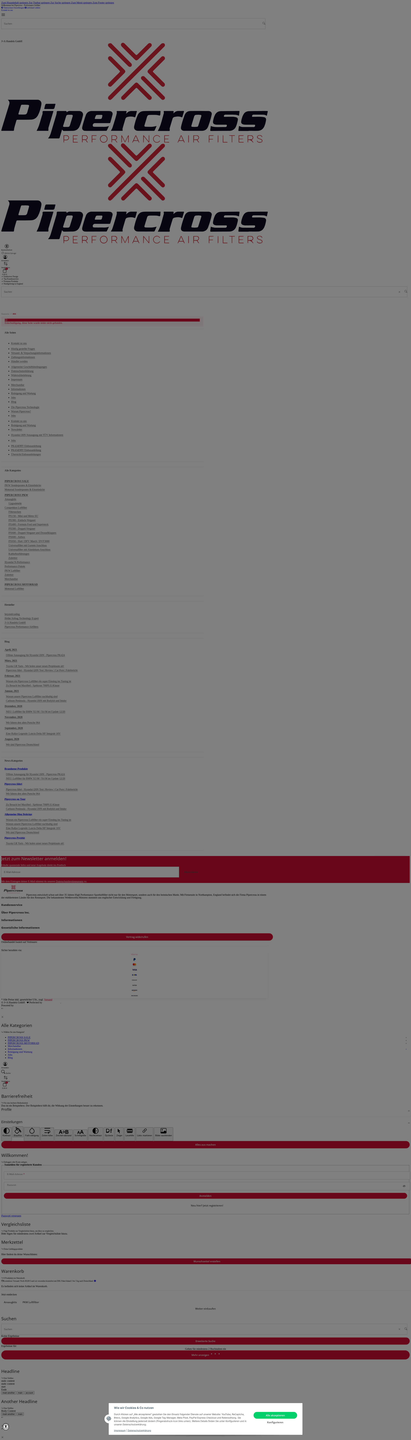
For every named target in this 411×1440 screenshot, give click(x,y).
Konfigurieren (275, 1422)
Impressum (120, 1430)
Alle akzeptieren (275, 1415)
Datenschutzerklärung (139, 1430)
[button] (6, 1426)
